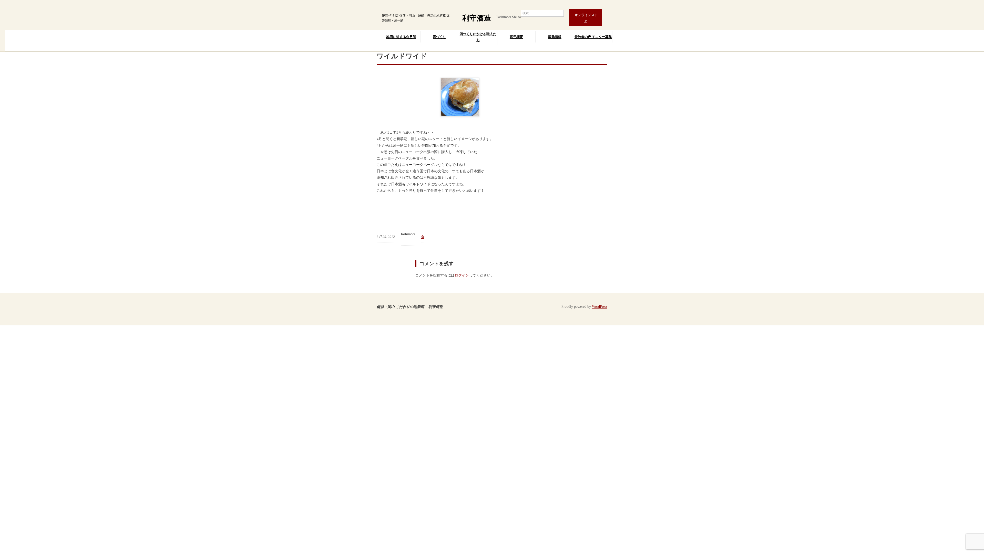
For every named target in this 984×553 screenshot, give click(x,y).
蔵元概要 (516, 37)
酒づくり (439, 37)
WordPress (599, 307)
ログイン (462, 275)
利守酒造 (476, 18)
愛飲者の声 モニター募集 (593, 37)
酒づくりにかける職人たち (478, 37)
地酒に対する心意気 (401, 37)
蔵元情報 (554, 37)
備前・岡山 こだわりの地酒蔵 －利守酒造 (410, 306)
